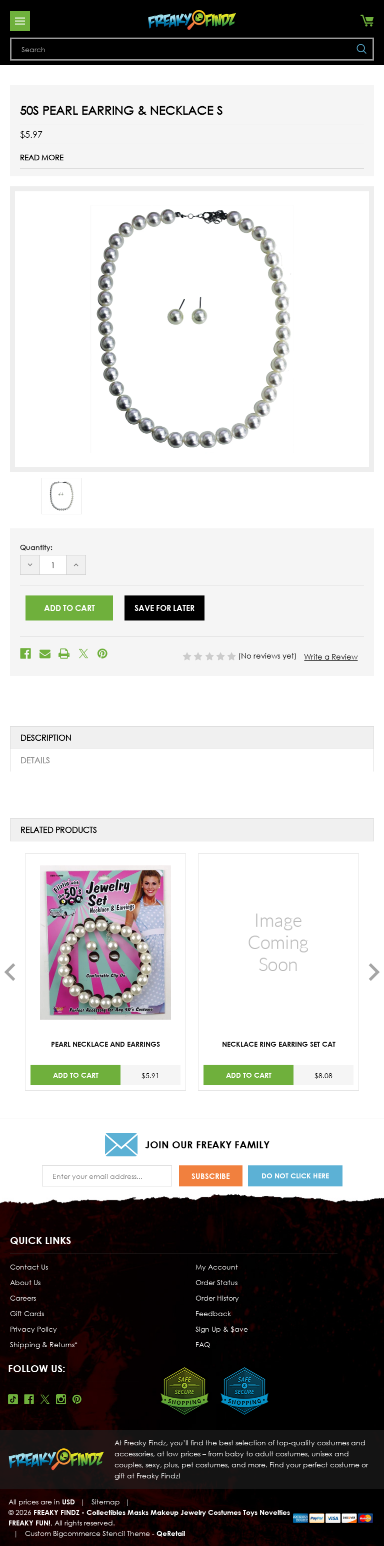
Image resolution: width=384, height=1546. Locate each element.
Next (374, 972)
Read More (42, 157)
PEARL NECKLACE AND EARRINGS (105, 1044)
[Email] (45, 653)
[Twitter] (83, 653)
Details (35, 760)
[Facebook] (25, 653)
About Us (25, 1282)
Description (46, 738)
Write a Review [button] (331, 656)
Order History (217, 1298)
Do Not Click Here (295, 1175)
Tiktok (13, 1399)
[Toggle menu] (20, 21)
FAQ (203, 1344)
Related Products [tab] (58, 830)
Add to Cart (75, 1075)
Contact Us (29, 1267)
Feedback (213, 1313)
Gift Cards (27, 1313)
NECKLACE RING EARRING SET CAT (279, 1044)
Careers (23, 1298)
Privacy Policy (33, 1329)
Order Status (217, 1282)
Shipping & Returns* (44, 1344)
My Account (217, 1267)
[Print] (64, 653)
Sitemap (106, 1501)
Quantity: (36, 547)
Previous (10, 972)
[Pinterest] (102, 653)
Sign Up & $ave (222, 1329)
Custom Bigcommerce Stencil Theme (87, 1533)
